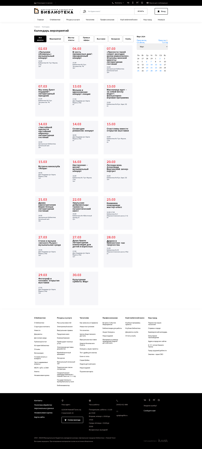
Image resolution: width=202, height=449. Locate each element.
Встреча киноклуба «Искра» (49, 167)
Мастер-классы (71, 39)
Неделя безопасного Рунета (87, 344)
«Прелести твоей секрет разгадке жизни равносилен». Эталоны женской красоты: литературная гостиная (118, 58)
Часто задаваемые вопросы (41, 363)
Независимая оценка (41, 375)
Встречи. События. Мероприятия (109, 323)
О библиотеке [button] (55, 20)
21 (151, 68)
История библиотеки (41, 345)
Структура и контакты (42, 326)
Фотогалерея (38, 353)
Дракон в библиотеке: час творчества (116, 243)
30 (160, 71)
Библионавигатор (63, 385)
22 (156, 68)
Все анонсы (40, 39)
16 (160, 65)
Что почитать (84, 330)
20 (147, 68)
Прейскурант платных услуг (65, 342)
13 (147, 65)
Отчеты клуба (130, 336)
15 (156, 65)
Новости (37, 330)
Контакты (38, 400)
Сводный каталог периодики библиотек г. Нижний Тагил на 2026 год (66, 374)
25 (138, 71)
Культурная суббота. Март (80, 280)
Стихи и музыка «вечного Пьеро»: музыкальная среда (49, 243)
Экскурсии (115, 39)
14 (151, 65)
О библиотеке (39, 323)
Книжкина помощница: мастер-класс (114, 205)
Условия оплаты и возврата (40, 357)
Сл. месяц (140, 42)
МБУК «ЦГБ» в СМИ (41, 368)
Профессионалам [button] (107, 20)
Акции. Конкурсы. (109, 332)
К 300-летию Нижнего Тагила (156, 346)
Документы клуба (131, 332)
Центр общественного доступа (88, 335)
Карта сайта (39, 417)
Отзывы (37, 349)
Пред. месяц (141, 40)
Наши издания (85, 368)
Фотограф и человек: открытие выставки (49, 280)
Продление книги (63, 334)
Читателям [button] (90, 20)
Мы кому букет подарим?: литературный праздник (46, 93)
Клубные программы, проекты (133, 323)
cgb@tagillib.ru (122, 415)
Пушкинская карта (86, 371)
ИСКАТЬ (141, 11)
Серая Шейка (84, 360)
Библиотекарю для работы (112, 328)
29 (156, 71)
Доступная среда (40, 338)
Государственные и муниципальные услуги (65, 380)
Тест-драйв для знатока (88, 352)
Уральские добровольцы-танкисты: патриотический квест (82, 207)
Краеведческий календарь (157, 332)
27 (147, 71)
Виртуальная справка (65, 330)
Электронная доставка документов (65, 348)
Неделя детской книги (88, 364)
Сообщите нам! (150, 411)
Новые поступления (87, 326)
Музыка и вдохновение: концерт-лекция (81, 92)
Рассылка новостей (64, 323)
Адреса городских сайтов (157, 341)
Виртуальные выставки (88, 339)
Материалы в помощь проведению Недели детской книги (110, 341)
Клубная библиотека (132, 328)
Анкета (36, 371)
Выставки (101, 39)
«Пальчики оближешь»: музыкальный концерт (46, 55)
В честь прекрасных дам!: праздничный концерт (83, 55)
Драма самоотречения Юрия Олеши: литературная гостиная (47, 207)
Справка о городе (154, 328)
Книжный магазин (63, 338)
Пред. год (162, 40)
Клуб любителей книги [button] (128, 20)
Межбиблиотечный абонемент (64, 353)
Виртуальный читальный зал (66, 362)
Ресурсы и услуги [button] (73, 20)
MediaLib (161, 20)
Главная (40, 20)
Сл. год (165, 42)
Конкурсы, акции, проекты (89, 349)
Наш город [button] (147, 20)
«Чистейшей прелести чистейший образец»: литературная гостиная (46, 132)
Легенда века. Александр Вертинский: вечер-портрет (118, 168)
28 (151, 71)
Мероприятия (55, 39)
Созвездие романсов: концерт (83, 129)
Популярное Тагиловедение (153, 336)
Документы (38, 334)
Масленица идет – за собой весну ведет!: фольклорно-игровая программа (118, 94)
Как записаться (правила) (89, 323)
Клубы (128, 39)
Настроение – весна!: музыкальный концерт (80, 168)
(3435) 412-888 (122, 405)
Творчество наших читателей (154, 323)
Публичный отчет (40, 341)
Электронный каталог (65, 326)
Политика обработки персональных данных (44, 406)
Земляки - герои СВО (155, 354)
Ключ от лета (84, 356)
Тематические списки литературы (64, 368)
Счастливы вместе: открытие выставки (118, 129)
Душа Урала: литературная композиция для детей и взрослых (83, 244)
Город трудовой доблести (157, 350)
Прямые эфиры (86, 39)
